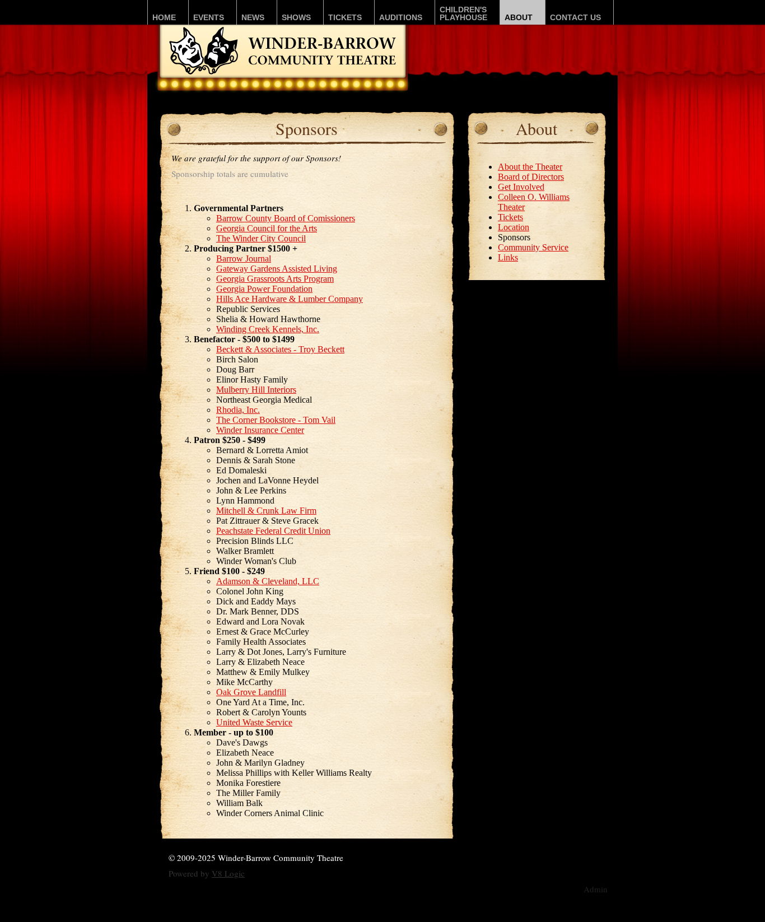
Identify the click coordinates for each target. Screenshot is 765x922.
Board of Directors (531, 176)
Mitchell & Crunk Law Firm (266, 510)
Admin (596, 889)
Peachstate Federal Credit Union (273, 530)
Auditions (400, 17)
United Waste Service (254, 722)
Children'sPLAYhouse (463, 13)
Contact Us (575, 17)
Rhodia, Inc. (238, 410)
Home (164, 17)
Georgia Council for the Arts (266, 228)
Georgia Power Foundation (264, 289)
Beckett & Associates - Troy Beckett (280, 349)
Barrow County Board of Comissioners (285, 218)
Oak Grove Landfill (251, 692)
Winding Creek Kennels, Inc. (267, 329)
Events (208, 17)
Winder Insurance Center (260, 430)
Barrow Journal (243, 258)
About (519, 17)
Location (513, 227)
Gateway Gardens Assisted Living (276, 268)
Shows (296, 17)
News (252, 17)
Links (508, 257)
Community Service (533, 247)
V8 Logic (228, 873)
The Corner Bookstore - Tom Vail (275, 420)
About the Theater (530, 166)
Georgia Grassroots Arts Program (275, 278)
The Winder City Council (261, 238)
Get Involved (521, 187)
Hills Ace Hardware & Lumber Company (289, 299)
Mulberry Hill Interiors (256, 389)
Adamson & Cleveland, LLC (267, 581)
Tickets (345, 17)
